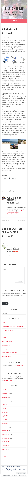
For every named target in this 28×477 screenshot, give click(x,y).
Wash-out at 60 (21, 220)
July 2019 (4, 389)
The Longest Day (6, 349)
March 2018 (5, 423)
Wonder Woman (6, 345)
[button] (6, 60)
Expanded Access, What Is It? (9, 352)
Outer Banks (11, 191)
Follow (5, 303)
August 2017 (5, 449)
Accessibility (8, 190)
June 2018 (4, 412)
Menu (15, 20)
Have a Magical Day (7, 341)
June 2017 (4, 456)
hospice (18, 190)
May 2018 (4, 416)
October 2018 (5, 397)
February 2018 (5, 427)
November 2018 (6, 393)
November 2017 (6, 438)
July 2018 (4, 408)
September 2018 (6, 401)
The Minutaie (5, 334)
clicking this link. (19, 365)
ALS (12, 190)
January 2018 (5, 430)
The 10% (4, 337)
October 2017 (5, 442)
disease (14, 190)
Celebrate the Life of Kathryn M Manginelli (12, 326)
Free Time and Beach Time (5, 221)
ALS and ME (14, 8)
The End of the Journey (7, 330)
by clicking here (8, 380)
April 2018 (4, 419)
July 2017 (4, 453)
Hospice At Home (6, 356)
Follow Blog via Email (14, 290)
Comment (19, 281)
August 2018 (5, 404)
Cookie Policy (10, 470)
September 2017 (6, 445)
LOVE (3, 323)
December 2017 (6, 434)
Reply (23, 243)
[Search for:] (14, 313)
